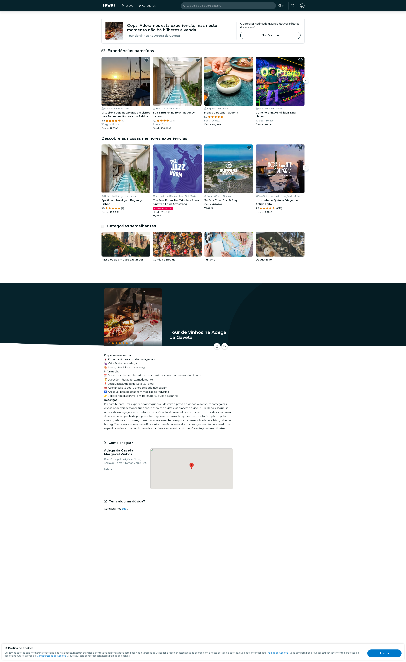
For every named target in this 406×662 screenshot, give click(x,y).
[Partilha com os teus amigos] (217, 346)
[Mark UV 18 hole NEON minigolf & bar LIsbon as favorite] (300, 60)
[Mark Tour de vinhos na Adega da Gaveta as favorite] (224, 346)
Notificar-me (270, 35)
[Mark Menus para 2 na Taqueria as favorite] (249, 60)
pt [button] (284, 5)
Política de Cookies (277, 652)
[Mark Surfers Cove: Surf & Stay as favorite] (249, 148)
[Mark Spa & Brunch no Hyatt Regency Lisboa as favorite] (198, 60)
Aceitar (384, 653)
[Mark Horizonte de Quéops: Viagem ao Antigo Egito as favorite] (300, 148)
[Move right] (306, 80)
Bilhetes (269, 344)
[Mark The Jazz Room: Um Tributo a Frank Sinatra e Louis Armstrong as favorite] (198, 148)
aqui (124, 508)
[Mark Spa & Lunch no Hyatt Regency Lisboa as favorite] (146, 148)
